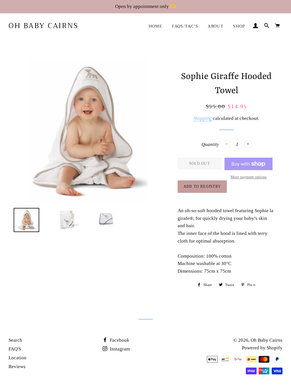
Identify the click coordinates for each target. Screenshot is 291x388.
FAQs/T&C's (185, 26)
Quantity (210, 144)
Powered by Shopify (262, 348)
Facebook (119, 340)
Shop (239, 26)
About (215, 26)
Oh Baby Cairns (43, 26)
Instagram (119, 349)
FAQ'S (15, 349)
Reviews (17, 366)
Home (156, 26)
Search (15, 340)
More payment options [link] (248, 177)
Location (17, 357)
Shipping (203, 118)
